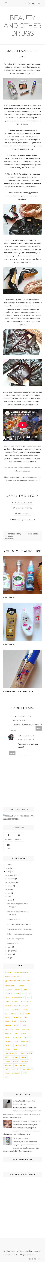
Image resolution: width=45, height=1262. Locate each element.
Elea (26, 1017)
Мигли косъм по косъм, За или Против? (27, 1121)
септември (11, 882)
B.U (23, 993)
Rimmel (32, 520)
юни (9, 893)
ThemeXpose (24, 1251)
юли (9, 889)
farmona (23, 1021)
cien (6, 1013)
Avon (17, 993)
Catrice (19, 520)
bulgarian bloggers (21, 1005)
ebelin (27, 1013)
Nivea (6, 1057)
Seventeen (8, 1065)
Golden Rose (9, 1029)
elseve (7, 1021)
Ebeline (7, 1017)
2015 (8, 958)
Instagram (34, 480)
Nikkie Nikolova (22, 716)
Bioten (7, 1001)
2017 (8, 868)
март (9, 947)
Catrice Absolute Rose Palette (18, 924)
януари (10, 954)
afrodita (21, 985)
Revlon (23, 1057)
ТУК (12, 136)
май (9, 896)
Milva (15, 1049)
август (10, 886)
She (16, 1065)
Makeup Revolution (11, 1041)
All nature (8, 989)
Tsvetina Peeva (26, 736)
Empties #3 (9, 597)
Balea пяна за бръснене (15, 939)
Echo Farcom (17, 1017)
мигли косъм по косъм (12, 976)
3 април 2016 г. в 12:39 (26, 739)
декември (11, 875)
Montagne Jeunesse (11, 1053)
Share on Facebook (23, 503)
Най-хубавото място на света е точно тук (17, 981)
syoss (6, 1069)
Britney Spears (26, 1001)
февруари (11, 951)
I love (16, 1033)
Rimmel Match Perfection (18, 691)
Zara (25, 1073)
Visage (7, 1073)
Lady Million (17, 1037)
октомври (11, 879)
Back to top (34, 1259)
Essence (14, 1021)
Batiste (7, 997)
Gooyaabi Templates (11, 1255)
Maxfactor (24, 1041)
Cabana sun (16, 1009)
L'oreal (7, 1037)
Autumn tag (9, 993)
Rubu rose (24, 1061)
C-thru (7, 1009)
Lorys (26, 1037)
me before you (20, 1045)
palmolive (15, 1057)
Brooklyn (8, 1005)
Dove (20, 1013)
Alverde (17, 989)
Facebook (8, 839)
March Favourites (13, 943)
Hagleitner (26, 1029)
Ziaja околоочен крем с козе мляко (19, 929)
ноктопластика (10, 985)
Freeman (8, 1025)
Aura (25, 989)
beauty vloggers (18, 997)
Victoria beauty (27, 1069)
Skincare (23, 1065)
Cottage (13, 1013)
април (10, 900)
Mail (8, 848)
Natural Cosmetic (26, 1053)
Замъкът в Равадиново (21, 972)
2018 (8, 864)
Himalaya (8, 1033)
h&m (17, 1029)
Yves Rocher (16, 1073)
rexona (7, 1061)
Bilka (28, 997)
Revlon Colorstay (13, 919)
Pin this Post (24, 513)
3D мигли (8, 972)
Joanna (23, 1033)
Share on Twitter (24, 508)
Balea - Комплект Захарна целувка (19, 934)
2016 (8, 872)
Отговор (38, 728)
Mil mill (7, 1049)
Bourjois (15, 1001)
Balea (30, 993)
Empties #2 (9, 644)
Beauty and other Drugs (22, 25)
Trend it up (14, 1069)
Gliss (24, 1025)
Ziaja (6, 1077)
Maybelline (8, 1045)
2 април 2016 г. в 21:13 (21, 720)
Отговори (13, 730)
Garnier (26, 520)
